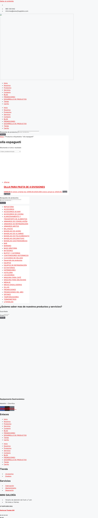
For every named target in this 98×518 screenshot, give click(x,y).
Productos (7, 88)
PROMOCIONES (9, 97)
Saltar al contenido (7, 1)
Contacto (7, 92)
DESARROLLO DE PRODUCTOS (15, 99)
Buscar (3, 134)
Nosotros (7, 85)
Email (2, 315)
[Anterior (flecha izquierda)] (1, 517)
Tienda (6, 101)
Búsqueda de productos (9, 132)
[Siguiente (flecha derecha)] (3, 517)
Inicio (6, 83)
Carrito (6, 104)
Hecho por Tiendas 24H (7, 510)
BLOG (6, 95)
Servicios (7, 90)
